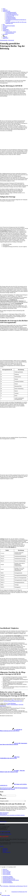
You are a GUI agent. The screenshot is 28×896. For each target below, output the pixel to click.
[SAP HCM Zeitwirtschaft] (14, 68)
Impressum (5, 848)
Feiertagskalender (3, 40)
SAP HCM (20, 704)
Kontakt (4, 850)
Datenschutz (5, 849)
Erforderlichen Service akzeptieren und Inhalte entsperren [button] (12, 815)
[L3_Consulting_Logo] (10, 6)
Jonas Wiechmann (12, 703)
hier (13, 699)
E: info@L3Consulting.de (5, 834)
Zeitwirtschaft (11, 40)
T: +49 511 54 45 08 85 (5, 831)
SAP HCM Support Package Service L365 (13, 701)
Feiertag (8, 704)
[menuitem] (15, 8)
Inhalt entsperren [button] (3, 813)
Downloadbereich (6, 852)
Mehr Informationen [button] (4, 812)
